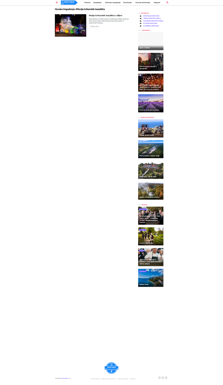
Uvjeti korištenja (95, 378)
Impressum (133, 378)
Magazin (157, 2)
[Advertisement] (151, 325)
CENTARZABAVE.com (65, 378)
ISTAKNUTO (143, 209)
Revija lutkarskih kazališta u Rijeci (105, 15)
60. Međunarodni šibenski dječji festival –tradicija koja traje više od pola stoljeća (150, 87)
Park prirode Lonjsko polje (149, 156)
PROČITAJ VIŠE (94, 26)
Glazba (142, 250)
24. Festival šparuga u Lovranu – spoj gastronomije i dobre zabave (150, 262)
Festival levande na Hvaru (149, 110)
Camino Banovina (146, 243)
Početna (87, 2)
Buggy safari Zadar (146, 135)
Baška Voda (144, 284)
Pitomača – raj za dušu (147, 176)
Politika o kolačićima (122, 378)
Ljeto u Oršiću (144, 48)
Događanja (97, 2)
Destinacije (127, 2)
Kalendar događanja (112, 2)
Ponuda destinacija (143, 2)
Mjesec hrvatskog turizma (149, 197)
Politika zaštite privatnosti (108, 378)
